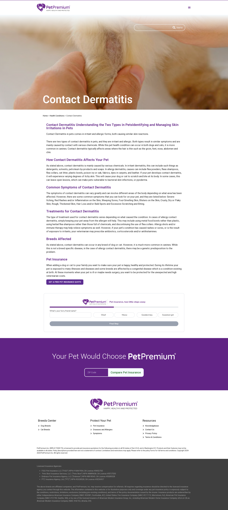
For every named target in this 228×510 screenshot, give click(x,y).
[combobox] (152, 27)
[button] (189, 7)
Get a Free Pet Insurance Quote (65, 282)
